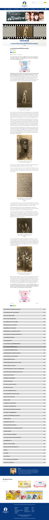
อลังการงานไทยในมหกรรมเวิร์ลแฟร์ (10, 434)
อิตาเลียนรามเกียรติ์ (7, 418)
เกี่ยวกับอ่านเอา (26, 510)
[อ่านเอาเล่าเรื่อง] (24, 484)
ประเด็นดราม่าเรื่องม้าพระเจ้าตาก (9, 359)
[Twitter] (12, 52)
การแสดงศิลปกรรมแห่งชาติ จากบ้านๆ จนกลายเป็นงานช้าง (14, 368)
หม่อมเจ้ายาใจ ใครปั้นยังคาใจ (9, 462)
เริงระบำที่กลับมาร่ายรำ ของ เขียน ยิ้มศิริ (11, 321)
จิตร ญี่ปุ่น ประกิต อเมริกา (8, 387)
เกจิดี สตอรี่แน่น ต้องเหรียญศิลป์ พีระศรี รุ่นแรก (12, 309)
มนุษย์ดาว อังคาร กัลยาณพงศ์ (9, 396)
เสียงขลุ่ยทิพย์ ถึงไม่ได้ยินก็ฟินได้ (9, 378)
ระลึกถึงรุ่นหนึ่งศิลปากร (8, 340)
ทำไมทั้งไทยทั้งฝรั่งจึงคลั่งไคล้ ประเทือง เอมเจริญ (12, 362)
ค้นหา (45, 2)
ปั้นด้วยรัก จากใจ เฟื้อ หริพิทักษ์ (9, 443)
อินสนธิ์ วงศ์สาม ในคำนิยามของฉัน (10, 318)
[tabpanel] (9, 484)
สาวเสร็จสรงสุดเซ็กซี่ (7, 431)
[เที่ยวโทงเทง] (40, 484)
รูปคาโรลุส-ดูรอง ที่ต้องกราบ (9, 375)
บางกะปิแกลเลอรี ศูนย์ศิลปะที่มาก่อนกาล (11, 350)
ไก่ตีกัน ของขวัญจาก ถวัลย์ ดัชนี (9, 365)
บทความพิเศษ (23, 9)
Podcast (33, 510)
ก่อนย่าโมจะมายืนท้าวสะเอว (8, 381)
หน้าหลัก (5, 9)
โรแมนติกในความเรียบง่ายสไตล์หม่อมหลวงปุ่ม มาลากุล (13, 371)
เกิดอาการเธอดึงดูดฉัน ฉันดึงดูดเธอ (10, 425)
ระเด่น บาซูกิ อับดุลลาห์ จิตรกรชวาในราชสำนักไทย (12, 437)
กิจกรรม (38, 9)
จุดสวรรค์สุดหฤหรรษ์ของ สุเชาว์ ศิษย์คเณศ (11, 312)
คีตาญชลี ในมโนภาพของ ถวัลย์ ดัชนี (10, 325)
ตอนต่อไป (37, 303)
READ (44, 309)
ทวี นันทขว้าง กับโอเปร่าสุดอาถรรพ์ (10, 406)
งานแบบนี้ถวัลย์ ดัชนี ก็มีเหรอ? (9, 337)
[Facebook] (11, 52)
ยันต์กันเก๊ (5, 450)
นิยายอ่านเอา (10, 9)
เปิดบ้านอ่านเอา (16, 9)
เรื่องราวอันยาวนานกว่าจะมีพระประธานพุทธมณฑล (12, 409)
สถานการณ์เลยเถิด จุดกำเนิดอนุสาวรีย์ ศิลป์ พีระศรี (13, 334)
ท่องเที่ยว (16, 513)
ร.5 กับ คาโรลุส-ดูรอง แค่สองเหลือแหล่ (11, 459)
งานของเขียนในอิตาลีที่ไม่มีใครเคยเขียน (10, 346)
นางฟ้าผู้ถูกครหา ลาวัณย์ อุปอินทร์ (10, 403)
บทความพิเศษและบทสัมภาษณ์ (19, 510)
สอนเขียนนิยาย (33, 9)
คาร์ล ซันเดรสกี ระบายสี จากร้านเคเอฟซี (11, 356)
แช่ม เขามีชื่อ (6, 453)
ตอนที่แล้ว (12, 303)
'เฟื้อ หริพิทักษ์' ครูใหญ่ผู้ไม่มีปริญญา (10, 412)
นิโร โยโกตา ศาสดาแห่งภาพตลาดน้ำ (10, 384)
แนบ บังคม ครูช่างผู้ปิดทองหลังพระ (10, 390)
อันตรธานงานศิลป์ (7, 400)
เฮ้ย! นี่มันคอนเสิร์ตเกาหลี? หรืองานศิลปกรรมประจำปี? (13, 428)
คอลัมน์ (27, 9)
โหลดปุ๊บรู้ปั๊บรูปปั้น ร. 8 (8, 440)
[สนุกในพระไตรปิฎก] (9, 484)
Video (33, 508)
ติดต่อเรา (42, 9)
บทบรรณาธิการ (26, 507)
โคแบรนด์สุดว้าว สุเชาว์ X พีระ (9, 421)
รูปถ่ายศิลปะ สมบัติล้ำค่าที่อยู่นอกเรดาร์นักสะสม (12, 415)
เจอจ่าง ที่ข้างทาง (7, 456)
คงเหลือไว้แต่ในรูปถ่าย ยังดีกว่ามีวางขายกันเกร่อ (12, 353)
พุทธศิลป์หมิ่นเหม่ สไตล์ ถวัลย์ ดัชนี (10, 328)
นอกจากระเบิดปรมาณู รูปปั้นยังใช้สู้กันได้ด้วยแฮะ (12, 343)
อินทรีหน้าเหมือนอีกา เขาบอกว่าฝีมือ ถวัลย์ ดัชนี (12, 331)
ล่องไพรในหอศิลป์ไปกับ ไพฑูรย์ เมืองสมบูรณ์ (11, 393)
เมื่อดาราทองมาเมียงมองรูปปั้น (9, 315)
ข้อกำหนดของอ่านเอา (27, 511)
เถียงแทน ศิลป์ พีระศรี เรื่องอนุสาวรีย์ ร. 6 (11, 446)
